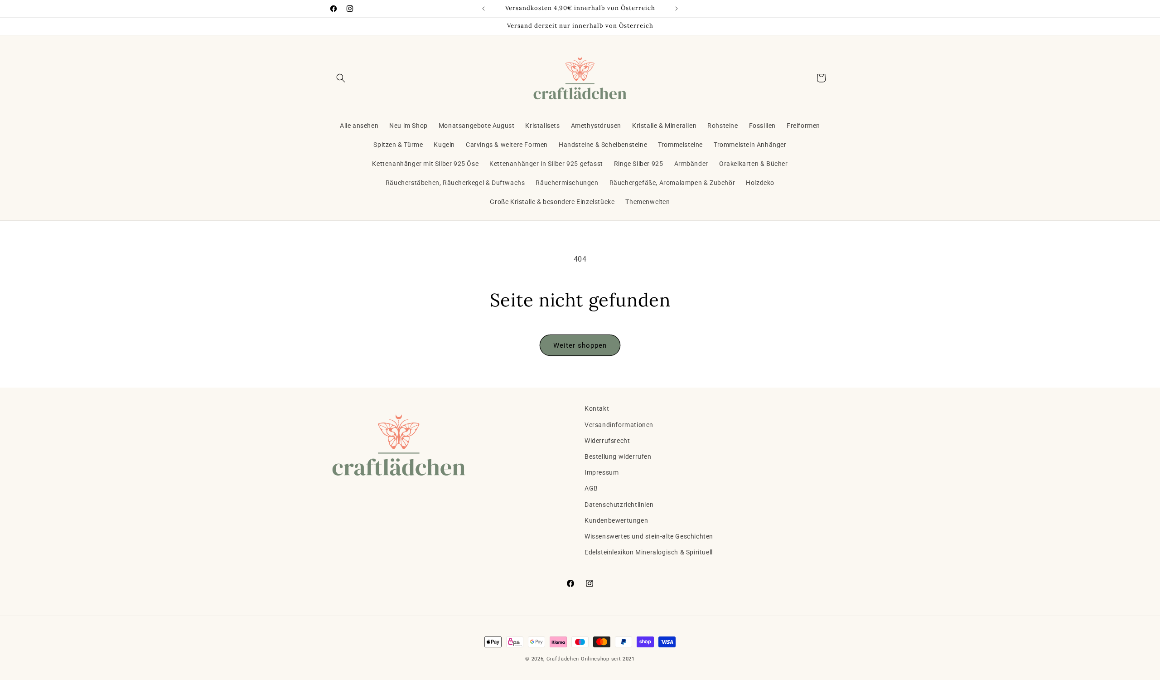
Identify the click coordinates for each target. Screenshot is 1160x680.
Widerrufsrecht (607, 440)
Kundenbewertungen (616, 520)
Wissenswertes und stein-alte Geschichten (649, 536)
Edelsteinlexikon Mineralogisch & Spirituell (649, 552)
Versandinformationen (619, 424)
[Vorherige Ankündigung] (483, 8)
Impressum (602, 472)
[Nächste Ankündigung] (676, 8)
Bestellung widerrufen (618, 456)
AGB (591, 488)
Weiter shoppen (580, 345)
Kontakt (597, 408)
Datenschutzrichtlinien (619, 504)
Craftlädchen (562, 659)
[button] (341, 78)
